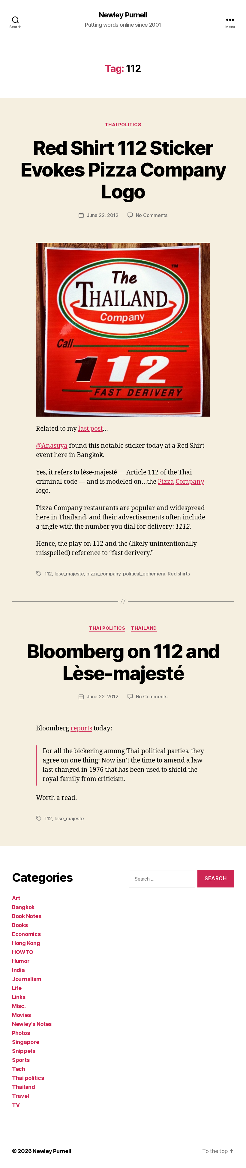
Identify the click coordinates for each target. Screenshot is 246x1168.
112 (48, 574)
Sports (20, 1060)
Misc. (19, 1006)
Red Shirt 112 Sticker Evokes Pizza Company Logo (123, 169)
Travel (20, 1096)
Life (17, 988)
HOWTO (22, 952)
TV (16, 1105)
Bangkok (23, 907)
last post (90, 429)
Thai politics (123, 124)
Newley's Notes (32, 1024)
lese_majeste (69, 574)
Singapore (25, 1042)
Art (16, 898)
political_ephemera (144, 574)
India (18, 970)
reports (81, 728)
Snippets (23, 1051)
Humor (21, 961)
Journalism (26, 979)
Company (190, 482)
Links (19, 997)
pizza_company (103, 574)
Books (20, 925)
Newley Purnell (123, 15)
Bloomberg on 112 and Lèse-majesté (123, 662)
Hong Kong (26, 943)
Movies (21, 1015)
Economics (26, 934)
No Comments (151, 215)
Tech (18, 1069)
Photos (21, 1033)
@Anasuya (52, 446)
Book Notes (26, 916)
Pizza (166, 482)
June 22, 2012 (102, 215)
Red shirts (179, 574)
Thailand (144, 628)
